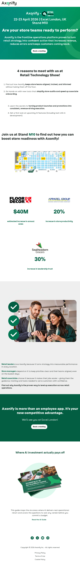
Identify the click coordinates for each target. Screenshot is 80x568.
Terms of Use (40, 556)
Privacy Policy (40, 553)
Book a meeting (39, 51)
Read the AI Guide (39, 520)
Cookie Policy (40, 559)
